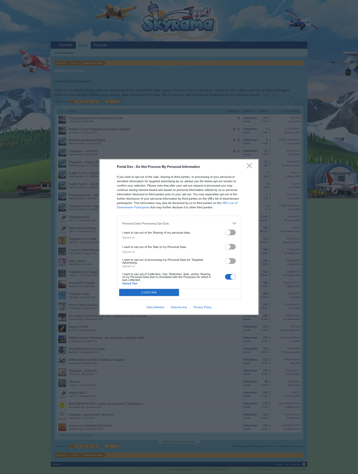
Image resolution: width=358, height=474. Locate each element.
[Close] (251, 167)
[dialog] (179, 237)
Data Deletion (155, 307)
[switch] (230, 232)
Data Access (179, 307)
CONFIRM (149, 292)
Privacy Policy (203, 307)
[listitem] (179, 223)
